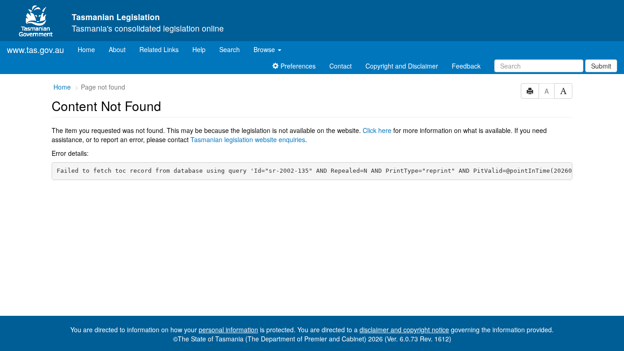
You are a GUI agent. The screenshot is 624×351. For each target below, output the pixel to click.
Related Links (159, 49)
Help (199, 49)
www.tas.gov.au (35, 49)
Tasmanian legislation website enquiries (247, 139)
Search (229, 49)
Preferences (297, 65)
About (117, 49)
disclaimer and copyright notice (404, 329)
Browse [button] (265, 49)
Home (90, 49)
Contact (340, 65)
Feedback (466, 65)
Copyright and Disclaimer (401, 65)
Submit (601, 65)
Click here (377, 130)
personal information (228, 329)
